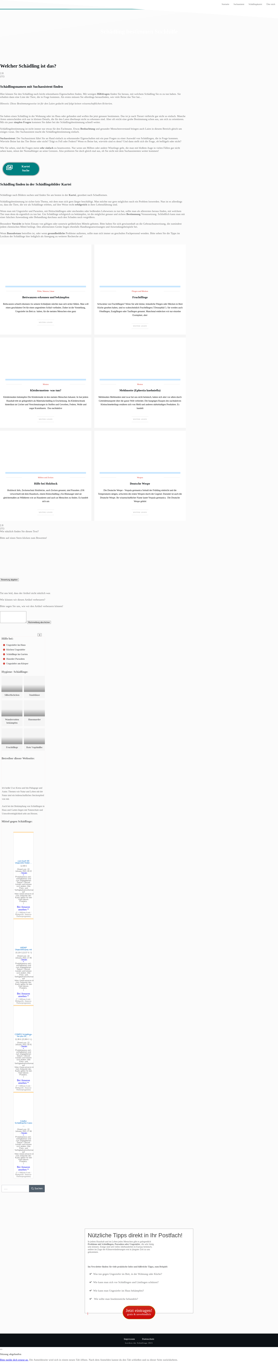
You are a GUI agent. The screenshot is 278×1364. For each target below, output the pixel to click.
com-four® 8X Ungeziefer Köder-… (23, 863)
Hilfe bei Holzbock (45, 483)
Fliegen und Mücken (140, 291)
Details (24, 873)
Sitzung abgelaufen (10, 1354)
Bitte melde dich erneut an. (14, 1359)
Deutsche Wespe (140, 483)
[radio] (93, 546)
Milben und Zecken (45, 477)
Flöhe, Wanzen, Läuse (45, 291)
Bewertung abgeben (9, 580)
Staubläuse (34, 695)
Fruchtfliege (140, 297)
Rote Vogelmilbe (34, 747)
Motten (46, 384)
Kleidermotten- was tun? (45, 390)
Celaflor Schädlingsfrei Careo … (23, 1123)
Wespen (140, 477)
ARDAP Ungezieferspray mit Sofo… (23, 950)
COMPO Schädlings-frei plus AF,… (23, 1035)
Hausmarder (34, 719)
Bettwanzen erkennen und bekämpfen (45, 297)
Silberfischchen (11, 695)
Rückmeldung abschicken (39, 622)
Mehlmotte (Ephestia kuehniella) (140, 390)
